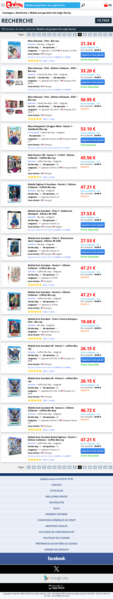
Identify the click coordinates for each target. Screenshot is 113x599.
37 (75, 34)
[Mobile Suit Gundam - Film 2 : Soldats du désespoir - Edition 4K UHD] (14, 220)
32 (49, 34)
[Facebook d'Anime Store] (56, 558)
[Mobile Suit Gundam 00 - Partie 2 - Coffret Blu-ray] (14, 388)
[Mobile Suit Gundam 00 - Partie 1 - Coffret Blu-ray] (14, 355)
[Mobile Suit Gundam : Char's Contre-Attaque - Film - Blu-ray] (14, 328)
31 (44, 34)
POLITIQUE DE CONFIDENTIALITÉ (56, 531)
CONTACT (56, 484)
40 (90, 34)
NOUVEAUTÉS (56, 502)
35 (64, 34)
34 (59, 34)
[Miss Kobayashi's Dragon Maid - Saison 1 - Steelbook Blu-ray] (14, 136)
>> (110, 34)
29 (34, 34)
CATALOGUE (56, 490)
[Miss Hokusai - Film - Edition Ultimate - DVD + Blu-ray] (14, 106)
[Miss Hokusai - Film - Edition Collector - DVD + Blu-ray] (14, 77)
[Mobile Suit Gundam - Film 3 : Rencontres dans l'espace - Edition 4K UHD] (14, 247)
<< (29, 34)
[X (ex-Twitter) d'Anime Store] (56, 569)
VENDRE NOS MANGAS (56, 549)
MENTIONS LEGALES (56, 526)
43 (105, 34)
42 (100, 34)
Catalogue (7, 12)
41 (95, 34)
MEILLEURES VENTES (57, 496)
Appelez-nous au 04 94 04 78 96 (56, 478)
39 (85, 34)
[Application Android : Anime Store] (56, 578)
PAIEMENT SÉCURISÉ (56, 514)
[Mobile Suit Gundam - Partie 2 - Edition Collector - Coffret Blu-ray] (14, 301)
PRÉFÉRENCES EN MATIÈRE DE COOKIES (56, 543)
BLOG (56, 508)
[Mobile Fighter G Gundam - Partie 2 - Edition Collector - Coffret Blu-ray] (14, 194)
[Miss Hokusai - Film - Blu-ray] (14, 50)
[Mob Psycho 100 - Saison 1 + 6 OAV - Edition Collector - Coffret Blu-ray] (14, 164)
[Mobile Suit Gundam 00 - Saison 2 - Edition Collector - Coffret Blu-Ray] (14, 417)
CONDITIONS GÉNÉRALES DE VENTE (56, 520)
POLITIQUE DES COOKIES (56, 537)
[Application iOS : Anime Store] (56, 587)
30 (39, 34)
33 (54, 34)
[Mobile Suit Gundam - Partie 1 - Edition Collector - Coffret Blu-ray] (14, 275)
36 (69, 34)
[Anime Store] (14, 5)
